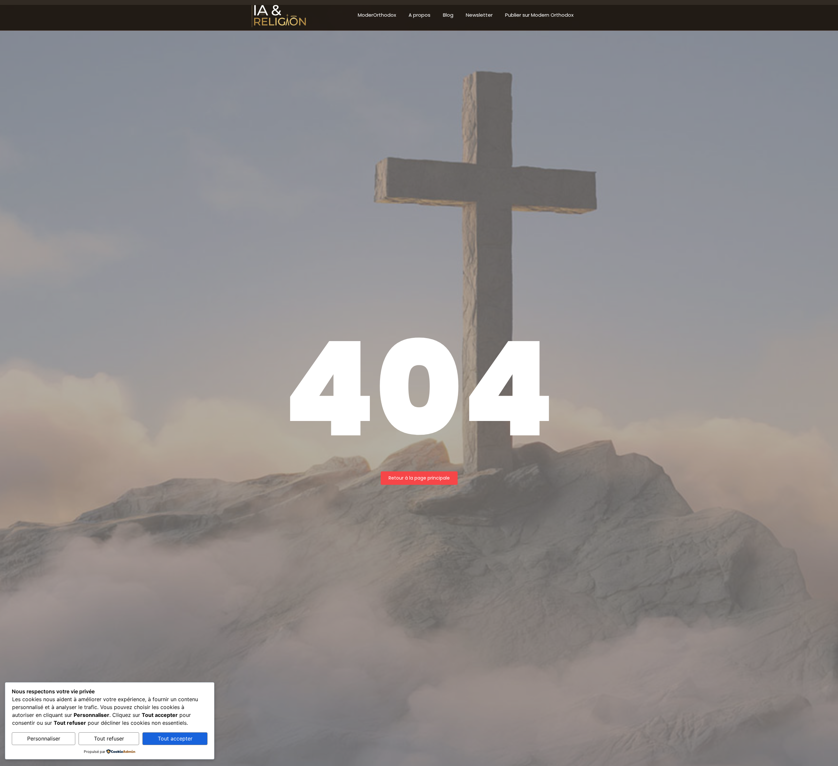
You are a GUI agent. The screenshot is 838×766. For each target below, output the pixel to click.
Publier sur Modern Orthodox (539, 14)
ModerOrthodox (377, 14)
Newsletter (479, 14)
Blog (448, 14)
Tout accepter (175, 738)
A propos (419, 14)
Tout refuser (109, 738)
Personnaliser (43, 738)
